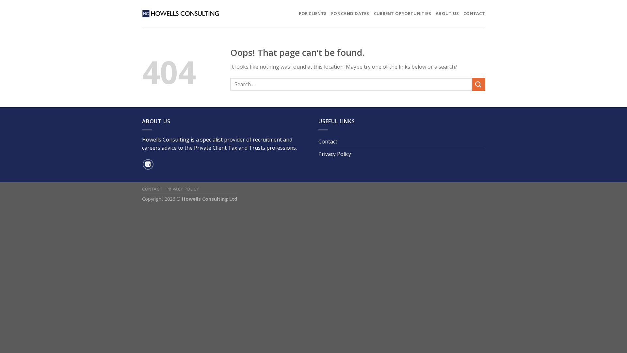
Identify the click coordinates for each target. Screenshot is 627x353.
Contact (474, 13)
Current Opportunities (402, 13)
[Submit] (478, 84)
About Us (447, 13)
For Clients (313, 13)
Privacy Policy (334, 154)
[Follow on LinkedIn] (148, 164)
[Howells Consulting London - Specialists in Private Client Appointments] (181, 13)
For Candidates (350, 13)
